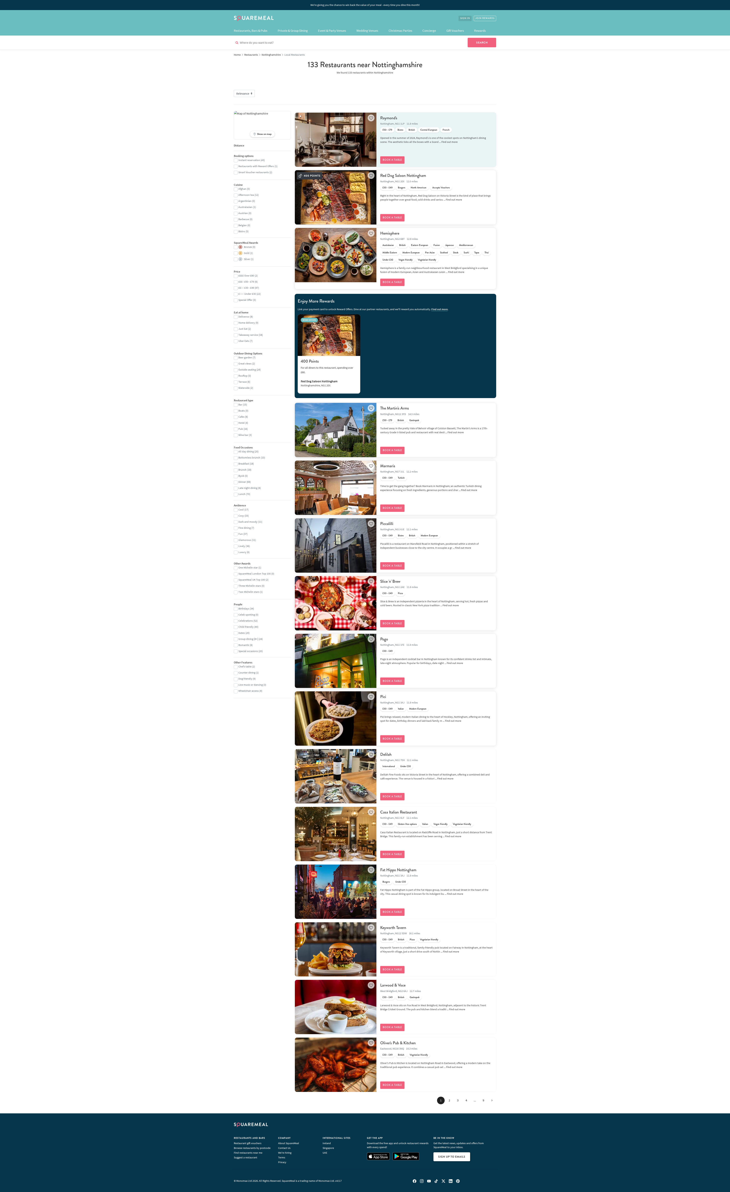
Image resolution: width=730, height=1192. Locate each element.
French (446, 130)
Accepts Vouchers (441, 187)
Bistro (400, 130)
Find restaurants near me (248, 1152)
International (388, 766)
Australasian (388, 245)
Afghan (242, 188)
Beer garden (245, 357)
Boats (241, 410)
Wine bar (243, 435)
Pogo (384, 639)
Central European (428, 130)
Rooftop (243, 375)
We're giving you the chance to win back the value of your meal (365, 5)
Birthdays (243, 608)
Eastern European (419, 245)
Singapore (328, 1148)
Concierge (429, 30)
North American (418, 187)
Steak (455, 252)
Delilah (386, 754)
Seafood (444, 252)
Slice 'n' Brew (390, 581)
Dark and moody (247, 521)
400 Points (310, 361)
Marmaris (387, 466)
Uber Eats (243, 341)
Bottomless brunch (249, 457)
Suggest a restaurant (245, 1157)
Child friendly (246, 626)
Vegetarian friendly (427, 260)
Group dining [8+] (248, 639)
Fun (240, 534)
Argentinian (245, 201)
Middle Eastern (389, 252)
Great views (245, 363)
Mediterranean (466, 245)
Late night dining (247, 488)
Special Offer (245, 300)
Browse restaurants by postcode (252, 1148)
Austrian (243, 213)
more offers (309, 320)
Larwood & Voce (392, 985)
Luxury (242, 552)
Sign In (465, 18)
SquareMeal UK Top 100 (251, 579)
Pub (240, 429)
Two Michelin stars (248, 592)
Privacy (282, 1162)
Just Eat (243, 328)
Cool (241, 509)
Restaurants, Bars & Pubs (250, 30)
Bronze (248, 247)
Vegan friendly (405, 260)
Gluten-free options (407, 824)
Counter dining (246, 672)
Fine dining (244, 528)
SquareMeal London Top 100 (254, 573)
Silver (247, 259)
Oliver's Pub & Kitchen (398, 1043)
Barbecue (243, 219)
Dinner (242, 482)
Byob (241, 475)
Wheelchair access (248, 690)
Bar (240, 404)
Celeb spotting (246, 614)
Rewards (480, 30)
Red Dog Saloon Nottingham (403, 175)
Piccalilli (386, 523)
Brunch (242, 469)
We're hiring (284, 1152)
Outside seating (247, 369)
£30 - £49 (387, 187)
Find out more (449, 142)
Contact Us (284, 1148)
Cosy (241, 515)
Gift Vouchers (455, 30)
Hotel (241, 422)
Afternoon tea (246, 195)
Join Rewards (484, 18)
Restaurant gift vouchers (247, 1143)
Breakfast (243, 463)
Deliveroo (243, 316)
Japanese (449, 245)
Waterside (244, 388)
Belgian (242, 225)
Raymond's (388, 118)
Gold (246, 253)
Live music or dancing (250, 684)
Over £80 (246, 275)
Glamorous (244, 540)
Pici (383, 697)
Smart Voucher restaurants (253, 172)
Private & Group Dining (293, 30)
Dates (241, 633)
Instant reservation (249, 160)
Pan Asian (430, 252)
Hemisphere (389, 233)
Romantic (243, 645)
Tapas (476, 252)
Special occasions (248, 651)
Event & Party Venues (332, 30)
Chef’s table (245, 666)
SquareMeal (254, 18)
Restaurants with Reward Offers (256, 166)
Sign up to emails (451, 1157)
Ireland (327, 1143)
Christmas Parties (400, 30)
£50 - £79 (387, 130)
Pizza (400, 593)
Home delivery (246, 322)
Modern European (411, 252)
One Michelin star (248, 567)
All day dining (246, 451)
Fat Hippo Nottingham (398, 870)
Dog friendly (245, 678)
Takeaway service (248, 335)
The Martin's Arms (394, 408)
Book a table (392, 160)
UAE (325, 1152)
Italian (401, 709)
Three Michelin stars (249, 585)
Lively (241, 546)
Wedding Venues (367, 30)
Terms (281, 1157)
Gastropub (414, 420)
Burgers (401, 187)
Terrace (242, 381)
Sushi (466, 252)
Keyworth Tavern (393, 927)
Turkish (401, 478)
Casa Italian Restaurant (398, 812)
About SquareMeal (288, 1143)
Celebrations (245, 620)
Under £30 (387, 260)
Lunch (241, 494)
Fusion (436, 245)
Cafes (241, 416)
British (412, 130)
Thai (487, 252)
